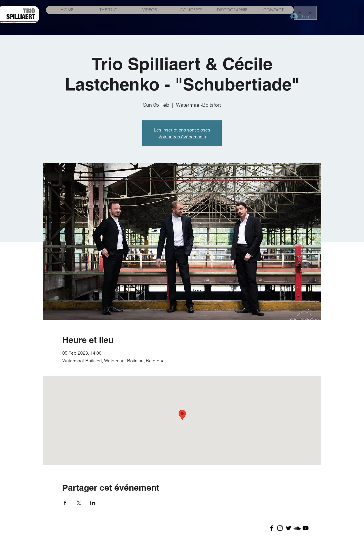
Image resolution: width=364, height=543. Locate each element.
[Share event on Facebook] (65, 503)
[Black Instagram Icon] (280, 528)
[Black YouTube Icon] (305, 528)
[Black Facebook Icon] (271, 528)
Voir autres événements (182, 136)
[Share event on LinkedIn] (93, 503)
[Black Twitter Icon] (288, 528)
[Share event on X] (79, 503)
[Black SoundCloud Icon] (297, 528)
